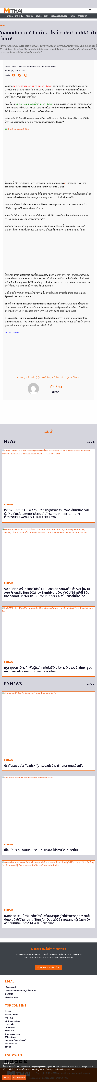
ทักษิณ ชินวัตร (59, 377)
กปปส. (21, 377)
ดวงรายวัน (9, 1024)
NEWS (2, 26)
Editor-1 (56, 392)
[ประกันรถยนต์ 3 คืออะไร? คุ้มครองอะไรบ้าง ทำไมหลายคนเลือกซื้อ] (48, 724)
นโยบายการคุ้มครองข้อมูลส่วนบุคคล (20, 990)
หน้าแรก (9, 15)
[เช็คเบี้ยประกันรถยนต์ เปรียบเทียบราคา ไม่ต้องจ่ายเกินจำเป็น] (48, 808)
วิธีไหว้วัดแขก (10, 1037)
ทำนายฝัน (19, 15)
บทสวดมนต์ (82, 15)
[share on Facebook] (14, 75)
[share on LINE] (26, 75)
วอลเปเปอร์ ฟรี (11, 1043)
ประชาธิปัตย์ (72, 377)
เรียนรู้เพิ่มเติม (19, 1077)
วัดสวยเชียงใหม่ (11, 1014)
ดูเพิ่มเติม (91, 442)
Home (7, 66)
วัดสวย (72, 15)
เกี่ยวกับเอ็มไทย (11, 997)
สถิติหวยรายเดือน (12, 1021)
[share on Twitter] (20, 75)
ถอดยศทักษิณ (44, 377)
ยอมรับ (6, 1077)
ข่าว (66, 183)
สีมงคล (8, 1046)
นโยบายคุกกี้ (10, 987)
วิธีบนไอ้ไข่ (9, 1030)
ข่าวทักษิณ (32, 377)
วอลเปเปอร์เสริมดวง (59, 15)
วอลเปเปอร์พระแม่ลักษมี (15, 1040)
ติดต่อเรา (9, 993)
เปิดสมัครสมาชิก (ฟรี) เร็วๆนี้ (48, 967)
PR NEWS (8, 504)
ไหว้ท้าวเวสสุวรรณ (12, 1034)
